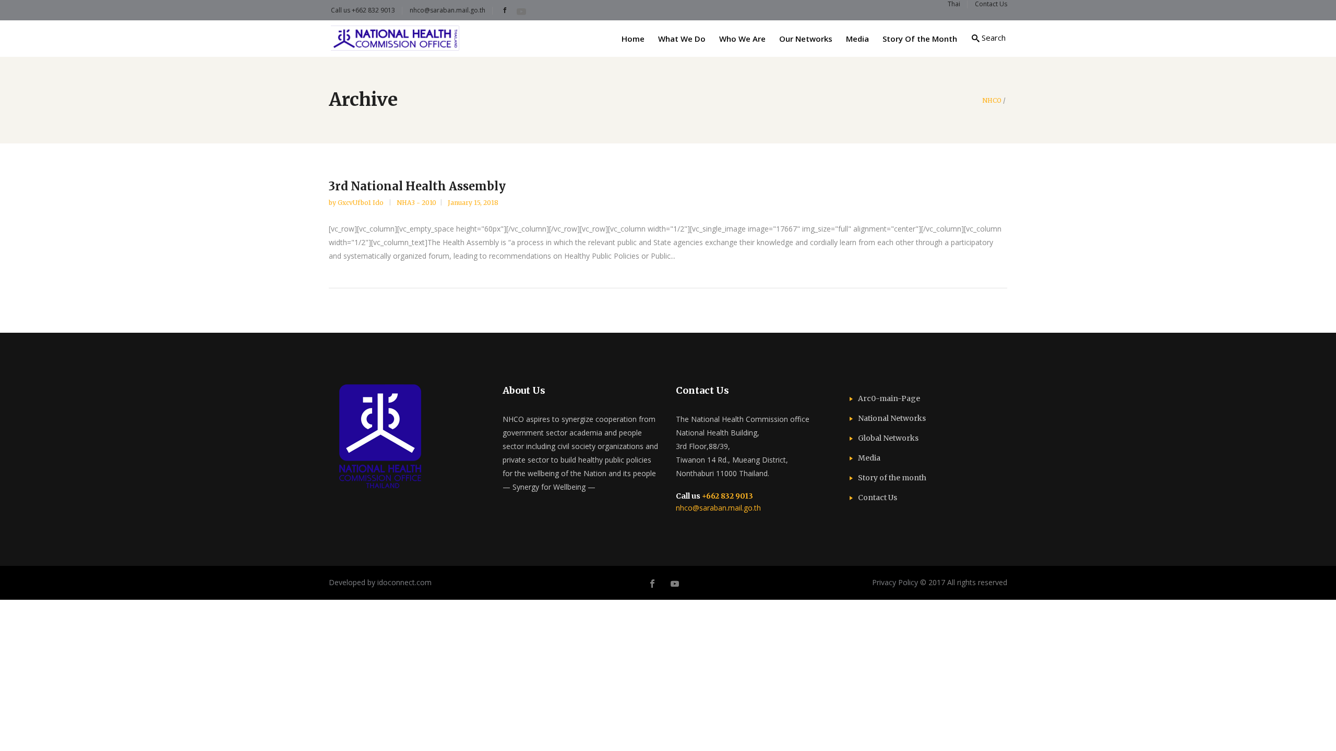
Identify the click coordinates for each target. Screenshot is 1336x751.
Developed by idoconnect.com (380, 582)
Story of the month (892, 477)
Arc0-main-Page (889, 398)
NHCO (991, 101)
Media (869, 458)
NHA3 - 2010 (416, 203)
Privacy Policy (895, 582)
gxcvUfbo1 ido (361, 203)
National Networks (892, 418)
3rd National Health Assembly (417, 186)
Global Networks (888, 438)
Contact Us (877, 497)
